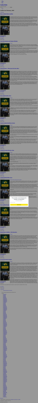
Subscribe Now (19, 204)
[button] (19, 198)
